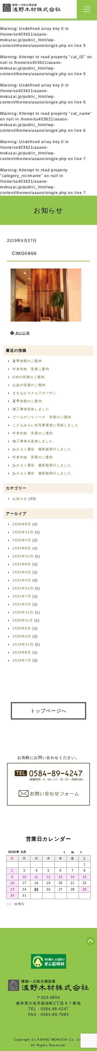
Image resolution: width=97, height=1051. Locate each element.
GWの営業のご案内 (28, 377)
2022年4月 (21, 580)
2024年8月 (21, 548)
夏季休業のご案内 (27, 361)
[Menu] (86, 9)
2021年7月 (21, 596)
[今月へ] (73, 852)
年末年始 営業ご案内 (30, 369)
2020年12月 (22, 612)
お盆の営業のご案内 (28, 385)
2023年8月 (21, 564)
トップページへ (48, 710)
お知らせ (19, 499)
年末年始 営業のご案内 (32, 433)
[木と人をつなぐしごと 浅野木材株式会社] (31, 12)
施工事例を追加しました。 (34, 441)
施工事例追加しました (30, 409)
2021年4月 (21, 604)
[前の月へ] (61, 852)
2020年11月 (22, 620)
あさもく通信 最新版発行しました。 (43, 449)
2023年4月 (21, 572)
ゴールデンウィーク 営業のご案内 (41, 417)
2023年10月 (22, 556)
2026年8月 (21, 524)
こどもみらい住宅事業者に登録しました (45, 425)
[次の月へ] (85, 852)
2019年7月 (21, 660)
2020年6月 (21, 628)
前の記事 (22, 333)
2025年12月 (22, 532)
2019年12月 (22, 644)
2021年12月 (22, 588)
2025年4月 (21, 540)
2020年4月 (21, 636)
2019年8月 (21, 652)
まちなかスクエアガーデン (34, 393)
